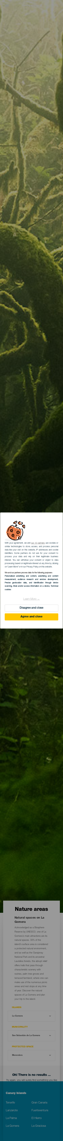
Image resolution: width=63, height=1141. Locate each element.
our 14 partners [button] (38, 543)
